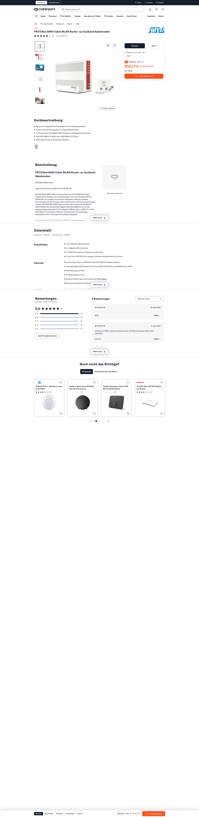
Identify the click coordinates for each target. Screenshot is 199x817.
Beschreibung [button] (49, 813)
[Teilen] (107, 45)
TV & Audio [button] (108, 16)
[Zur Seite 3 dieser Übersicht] (103, 421)
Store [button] (154, 46)
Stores (139, 2)
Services (150, 2)
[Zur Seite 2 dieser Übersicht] (99, 421)
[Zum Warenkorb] (162, 9)
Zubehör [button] (80, 813)
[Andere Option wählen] (160, 298)
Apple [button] (43, 16)
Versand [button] (135, 46)
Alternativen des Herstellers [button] (106, 371)
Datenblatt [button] (59, 813)
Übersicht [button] (38, 813)
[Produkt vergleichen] (60, 413)
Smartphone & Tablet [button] (92, 16)
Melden (156, 315)
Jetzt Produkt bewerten (47, 336)
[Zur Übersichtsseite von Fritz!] (156, 30)
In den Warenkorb (146, 76)
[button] (36, 146)
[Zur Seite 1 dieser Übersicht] (96, 421)
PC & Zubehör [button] (65, 16)
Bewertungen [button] (70, 813)
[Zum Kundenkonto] (150, 9)
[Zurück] (90, 421)
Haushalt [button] (119, 16)
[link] (44, 36)
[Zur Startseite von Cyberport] (44, 9)
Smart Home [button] (132, 16)
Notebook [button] (53, 16)
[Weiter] (108, 421)
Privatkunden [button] (41, 2)
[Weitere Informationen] (143, 52)
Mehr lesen (97, 218)
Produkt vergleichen (109, 108)
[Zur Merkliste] (156, 9)
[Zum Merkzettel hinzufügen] (114, 45)
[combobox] (148, 298)
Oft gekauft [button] (86, 371)
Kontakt (161, 2)
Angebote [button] (151, 16)
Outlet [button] (160, 16)
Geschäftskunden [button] (54, 2)
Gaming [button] (77, 16)
